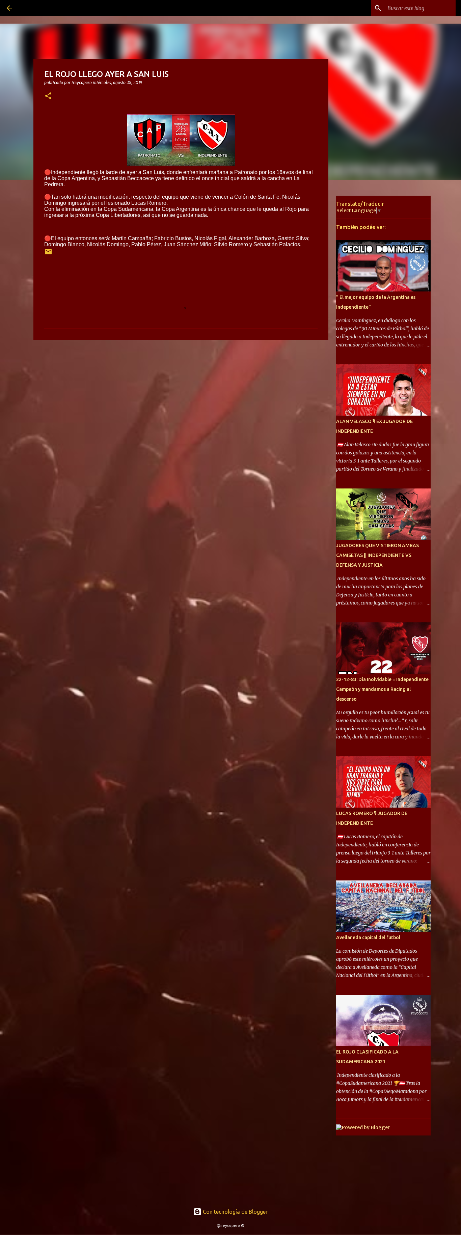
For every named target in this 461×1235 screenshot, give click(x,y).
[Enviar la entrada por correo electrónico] (48, 254)
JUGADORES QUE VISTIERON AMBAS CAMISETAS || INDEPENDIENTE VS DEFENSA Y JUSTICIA (377, 555)
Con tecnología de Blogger (234, 1212)
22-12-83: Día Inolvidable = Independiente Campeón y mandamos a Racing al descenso (382, 689)
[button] (48, 96)
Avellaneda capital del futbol (368, 937)
